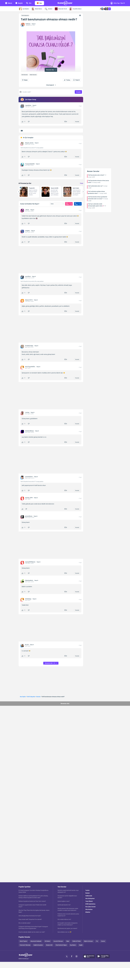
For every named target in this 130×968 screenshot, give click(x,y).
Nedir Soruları (33, 74)
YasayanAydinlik (29, 164)
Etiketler (87, 912)
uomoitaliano (29, 476)
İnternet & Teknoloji (25, 945)
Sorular (38, 696)
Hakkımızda (88, 895)
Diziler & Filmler (77, 941)
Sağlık (80, 945)
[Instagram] (76, 956)
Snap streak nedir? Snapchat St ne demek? (30, 919)
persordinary (28, 516)
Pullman (28, 23)
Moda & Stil (49, 945)
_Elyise (27, 209)
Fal (97, 941)
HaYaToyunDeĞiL (30, 366)
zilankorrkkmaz (29, 431)
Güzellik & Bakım (77, 9)
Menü (10, 3)
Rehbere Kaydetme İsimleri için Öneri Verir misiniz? (32, 901)
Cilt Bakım (47, 941)
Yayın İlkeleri (89, 901)
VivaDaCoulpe (29, 345)
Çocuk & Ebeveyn (58, 941)
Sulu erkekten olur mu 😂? (65, 932)
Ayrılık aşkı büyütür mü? (64, 905)
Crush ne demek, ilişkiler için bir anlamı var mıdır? (32, 932)
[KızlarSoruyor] (26, 956)
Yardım (87, 890)
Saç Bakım (73, 945)
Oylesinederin (29, 580)
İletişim (87, 893)
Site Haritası (89, 909)
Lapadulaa (28, 105)
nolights (27, 230)
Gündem (50, 9)
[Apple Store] (89, 956)
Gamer (103, 941)
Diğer (67, 941)
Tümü (81, 183)
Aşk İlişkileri (26, 9)
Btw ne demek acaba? (25, 923)
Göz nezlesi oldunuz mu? (64, 919)
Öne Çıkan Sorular (90, 906)
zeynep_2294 (29, 497)
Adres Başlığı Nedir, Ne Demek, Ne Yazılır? (30, 915)
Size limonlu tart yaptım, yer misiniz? (67, 928)
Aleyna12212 (29, 300)
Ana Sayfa (23, 696)
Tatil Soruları (25, 74)
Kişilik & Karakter (38, 945)
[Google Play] (103, 956)
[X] (67, 956)
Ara (30, 3)
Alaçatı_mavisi (29, 143)
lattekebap (28, 599)
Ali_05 (27, 644)
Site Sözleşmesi (90, 898)
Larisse (27, 412)
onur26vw (28, 276)
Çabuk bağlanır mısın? (64, 901)
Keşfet (20, 3)
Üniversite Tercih (62, 9)
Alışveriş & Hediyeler (36, 941)
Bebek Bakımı (38, 9)
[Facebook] (71, 956)
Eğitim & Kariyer (88, 941)
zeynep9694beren (30, 562)
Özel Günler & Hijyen (61, 945)
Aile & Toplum (23, 941)
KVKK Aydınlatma (90, 904)
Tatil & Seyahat (25, 15)
